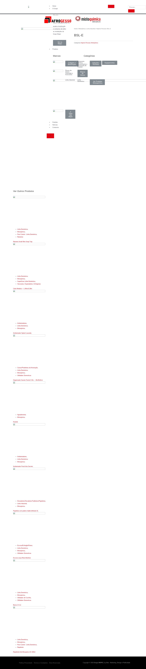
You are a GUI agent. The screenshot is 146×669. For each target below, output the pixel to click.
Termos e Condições (41, 663)
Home (54, 6)
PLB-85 (15, 422)
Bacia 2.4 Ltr (17, 605)
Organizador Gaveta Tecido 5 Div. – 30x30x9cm (28, 380)
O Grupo (55, 8)
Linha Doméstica (22, 229)
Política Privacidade (25, 663)
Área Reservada (54, 663)
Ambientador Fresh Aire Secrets (23, 466)
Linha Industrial (90, 28)
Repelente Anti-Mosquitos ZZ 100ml (24, 652)
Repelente (20, 647)
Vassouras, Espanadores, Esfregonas (29, 284)
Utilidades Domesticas (24, 375)
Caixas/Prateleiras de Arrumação (27, 367)
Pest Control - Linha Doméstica (27, 234)
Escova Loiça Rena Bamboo (22, 558)
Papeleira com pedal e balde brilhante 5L (25, 511)
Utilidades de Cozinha (24, 597)
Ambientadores (22, 323)
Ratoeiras (20, 237)
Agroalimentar (21, 414)
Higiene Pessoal (101, 28)
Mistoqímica (82, 28)
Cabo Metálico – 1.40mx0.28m (22, 288)
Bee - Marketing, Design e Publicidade (118, 662)
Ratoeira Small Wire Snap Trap (22, 241)
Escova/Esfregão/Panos (24, 545)
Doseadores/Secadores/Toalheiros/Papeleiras (31, 501)
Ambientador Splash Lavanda (22, 333)
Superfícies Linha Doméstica (26, 281)
